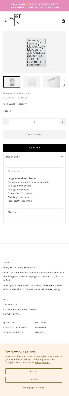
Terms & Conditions (13, 332)
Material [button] (12, 212)
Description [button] (14, 171)
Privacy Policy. (42, 362)
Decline (34, 379)
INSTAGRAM (40, 327)
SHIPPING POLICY (11, 304)
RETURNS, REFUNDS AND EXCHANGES (20, 309)
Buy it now (34, 148)
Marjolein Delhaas (15, 97)
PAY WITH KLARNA (11, 314)
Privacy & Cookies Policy (15, 327)
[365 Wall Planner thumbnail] (11, 82)
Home (6, 93)
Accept (33, 371)
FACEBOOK (40, 332)
